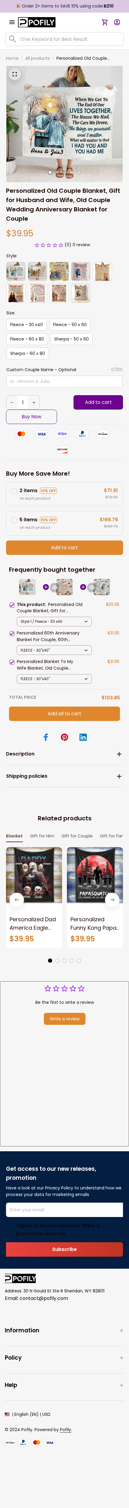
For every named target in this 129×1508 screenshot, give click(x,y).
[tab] (50, 172)
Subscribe (64, 1249)
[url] (65, 1430)
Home (12, 58)
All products (37, 58)
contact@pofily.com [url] (44, 1298)
